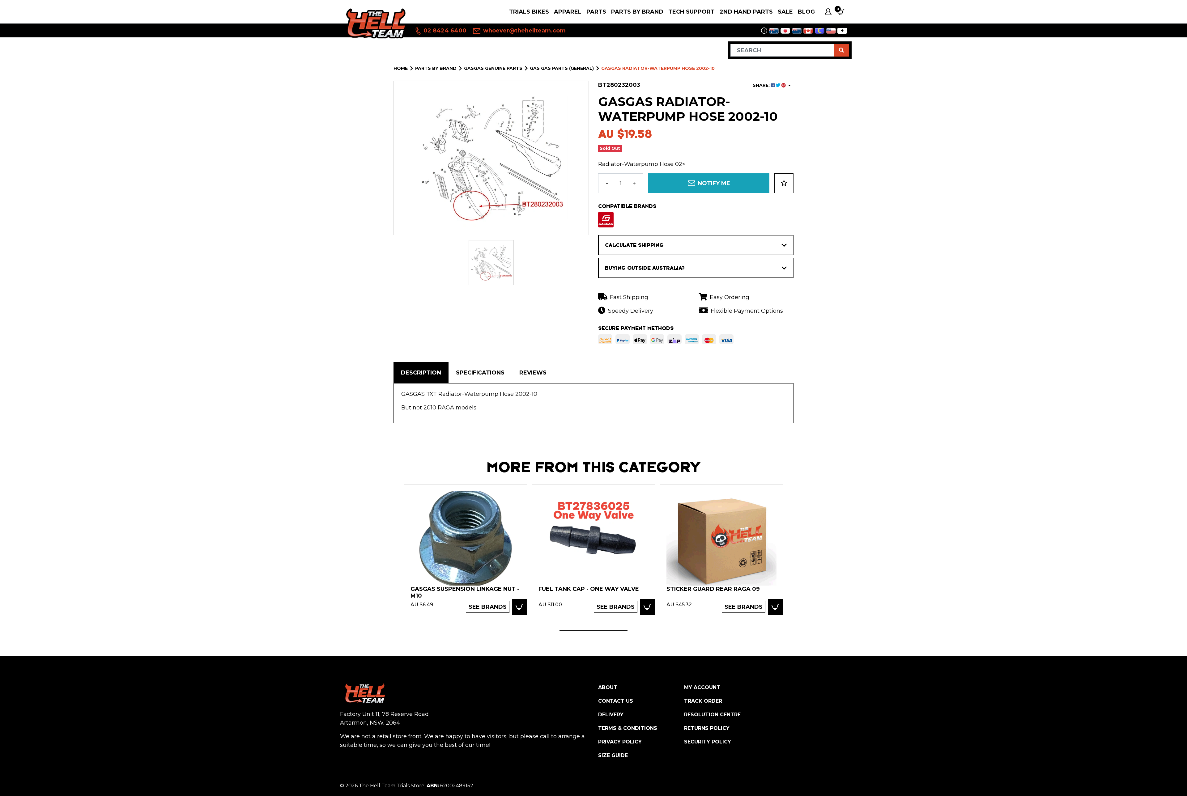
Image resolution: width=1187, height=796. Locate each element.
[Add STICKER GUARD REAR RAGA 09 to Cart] (775, 607)
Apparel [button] (567, 11)
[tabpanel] (466, 549)
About (607, 687)
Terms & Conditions (627, 728)
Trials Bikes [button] (529, 11)
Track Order (703, 701)
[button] (783, 183)
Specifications (480, 372)
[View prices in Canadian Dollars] (808, 31)
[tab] (421, 372)
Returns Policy (707, 728)
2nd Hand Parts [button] (746, 11)
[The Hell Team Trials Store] (375, 23)
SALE (785, 11)
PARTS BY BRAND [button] (637, 11)
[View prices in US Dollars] (831, 31)
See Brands (488, 606)
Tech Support (691, 11)
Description (421, 372)
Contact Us (615, 701)
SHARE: (762, 85)
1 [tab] (593, 630)
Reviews (533, 372)
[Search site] (841, 50)
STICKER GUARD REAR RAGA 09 (713, 589)
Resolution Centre (712, 715)
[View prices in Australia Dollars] (774, 31)
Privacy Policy (620, 742)
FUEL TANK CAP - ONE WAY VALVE (588, 589)
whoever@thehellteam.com (524, 30)
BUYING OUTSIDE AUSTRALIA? (645, 268)
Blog (806, 11)
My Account (702, 687)
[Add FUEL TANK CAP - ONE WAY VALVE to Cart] (647, 607)
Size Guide (613, 755)
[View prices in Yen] (785, 31)
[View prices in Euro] (820, 31)
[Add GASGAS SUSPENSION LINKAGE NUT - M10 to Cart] (519, 607)
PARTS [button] (596, 11)
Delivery (610, 715)
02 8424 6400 (444, 30)
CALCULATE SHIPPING (634, 245)
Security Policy (707, 742)
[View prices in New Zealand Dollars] (797, 31)
